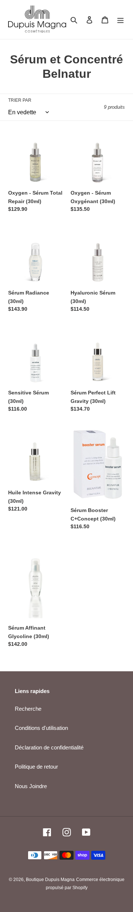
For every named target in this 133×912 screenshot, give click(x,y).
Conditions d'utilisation (41, 728)
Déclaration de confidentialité (49, 747)
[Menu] (120, 20)
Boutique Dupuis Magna (50, 879)
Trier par (19, 100)
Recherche (28, 709)
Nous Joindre (31, 786)
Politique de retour (36, 766)
